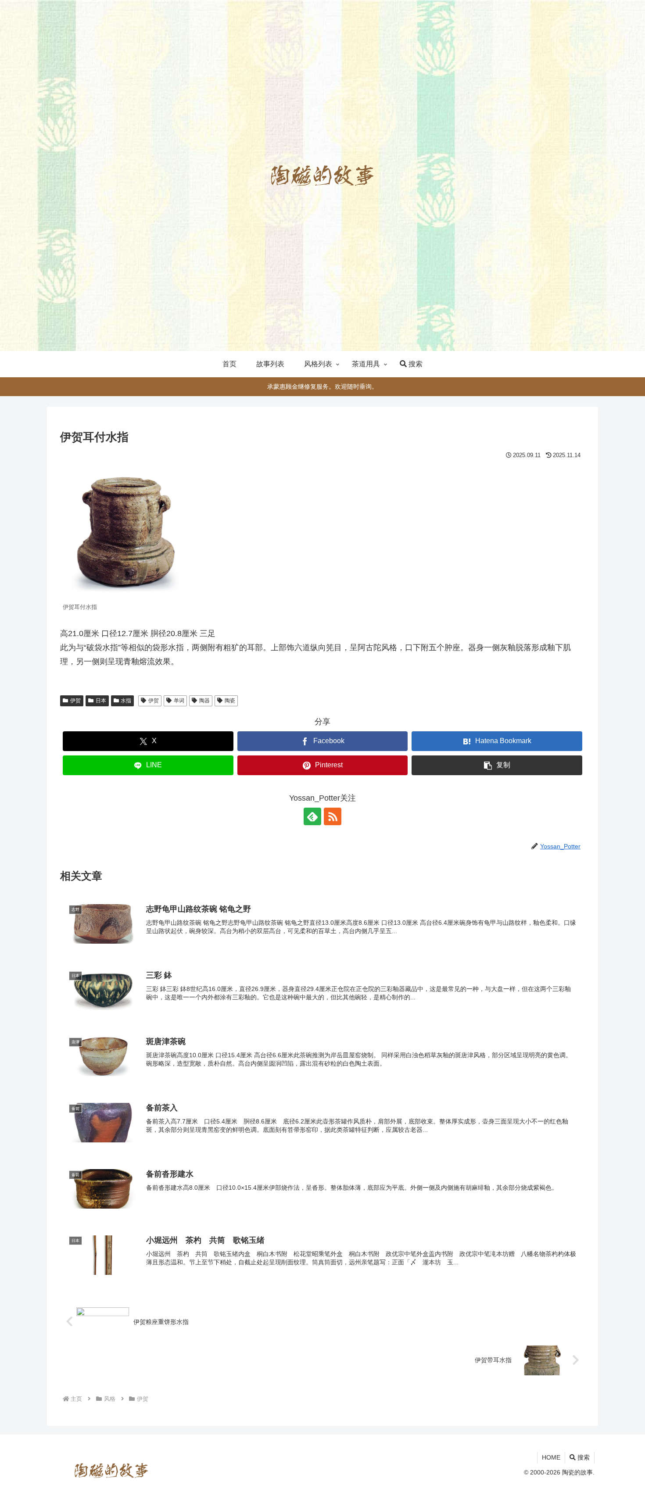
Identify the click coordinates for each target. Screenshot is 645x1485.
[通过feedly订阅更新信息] (312, 816)
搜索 (583, 1457)
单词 (179, 701)
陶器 (204, 701)
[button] (497, 765)
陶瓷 (230, 701)
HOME (551, 1457)
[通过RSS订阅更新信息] (332, 816)
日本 (101, 701)
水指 (126, 701)
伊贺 (75, 701)
